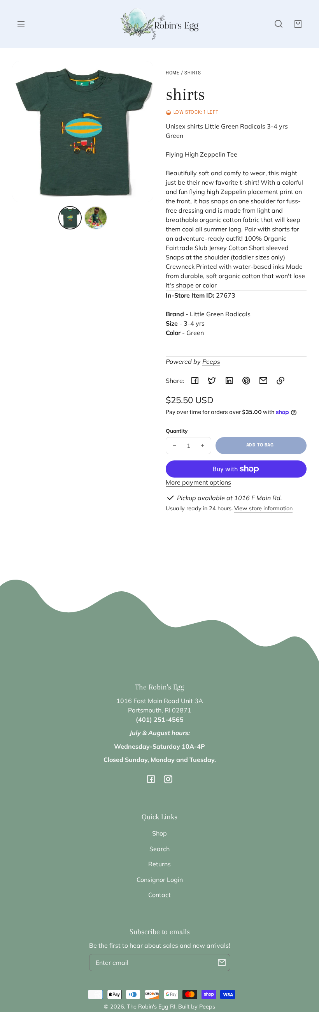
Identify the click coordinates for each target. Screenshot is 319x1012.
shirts (192, 73)
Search (159, 849)
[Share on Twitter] (212, 380)
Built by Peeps (196, 1006)
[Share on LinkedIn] (229, 380)
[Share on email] (263, 380)
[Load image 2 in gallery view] (95, 217)
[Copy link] (280, 380)
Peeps (211, 361)
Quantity (177, 430)
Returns (159, 864)
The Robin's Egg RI (151, 1006)
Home (172, 73)
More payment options (198, 482)
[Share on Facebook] (194, 380)
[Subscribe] (221, 962)
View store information (263, 508)
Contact (159, 895)
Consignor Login (160, 879)
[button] (278, 23)
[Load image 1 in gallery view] (70, 217)
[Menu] (21, 23)
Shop (159, 833)
